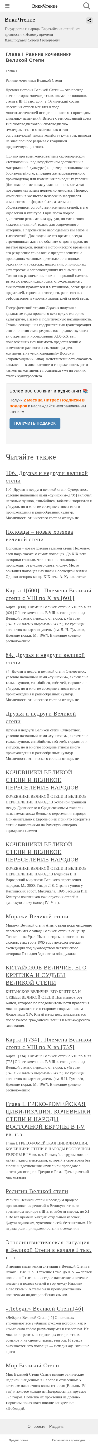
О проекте (36, 1426)
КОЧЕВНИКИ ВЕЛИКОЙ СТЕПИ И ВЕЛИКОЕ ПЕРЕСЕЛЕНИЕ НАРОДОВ (42, 779)
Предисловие (18, 1440)
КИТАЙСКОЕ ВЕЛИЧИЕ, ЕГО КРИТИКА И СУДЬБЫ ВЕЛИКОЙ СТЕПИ (46, 975)
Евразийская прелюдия (68, 1440)
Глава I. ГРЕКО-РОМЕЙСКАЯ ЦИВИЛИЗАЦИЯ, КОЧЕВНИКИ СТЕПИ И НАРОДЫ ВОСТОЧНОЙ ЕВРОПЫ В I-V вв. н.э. (48, 1119)
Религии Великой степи (37, 1191)
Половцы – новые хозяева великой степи (39, 535)
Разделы (56, 1426)
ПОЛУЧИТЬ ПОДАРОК (35, 423)
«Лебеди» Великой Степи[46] (44, 1308)
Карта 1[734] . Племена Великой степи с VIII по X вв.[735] (49, 1043)
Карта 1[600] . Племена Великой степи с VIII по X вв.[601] (49, 594)
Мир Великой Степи (32, 1365)
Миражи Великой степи (37, 916)
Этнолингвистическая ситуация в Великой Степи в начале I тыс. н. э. (49, 1249)
